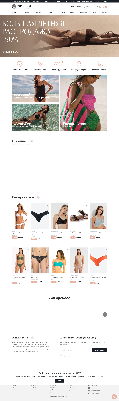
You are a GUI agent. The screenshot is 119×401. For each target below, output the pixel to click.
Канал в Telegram (95, 390)
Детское (104, 12)
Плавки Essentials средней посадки (18, 278)
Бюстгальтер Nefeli (95, 233)
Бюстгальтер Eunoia (56, 233)
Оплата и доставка (75, 6)
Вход (87, 6)
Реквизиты (33, 385)
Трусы (32, 275)
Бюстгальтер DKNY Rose (77, 277)
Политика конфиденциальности (58, 396)
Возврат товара (35, 390)
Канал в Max (94, 388)
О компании (20, 337)
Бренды (38, 12)
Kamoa (72, 235)
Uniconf (33, 236)
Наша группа (94, 385)
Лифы (13, 231)
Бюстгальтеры (54, 231)
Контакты (33, 387)
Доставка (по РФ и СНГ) (18, 389)
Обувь (72, 12)
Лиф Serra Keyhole (17, 233)
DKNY (71, 279)
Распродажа (15, 12)
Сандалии (72, 231)
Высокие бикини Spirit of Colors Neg (39, 233)
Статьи (13, 387)
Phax (52, 279)
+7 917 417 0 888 (43, 1)
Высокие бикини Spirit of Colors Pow (98, 278)
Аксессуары (83, 12)
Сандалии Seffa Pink (75, 233)
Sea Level (14, 281)
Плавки (33, 231)
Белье (94, 12)
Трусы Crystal (34, 277)
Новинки (27, 12)
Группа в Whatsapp (96, 393)
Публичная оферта (36, 389)
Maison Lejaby (34, 279)
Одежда (62, 12)
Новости (14, 385)
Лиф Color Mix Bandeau (57, 277)
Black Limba (54, 235)
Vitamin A (14, 235)
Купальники (50, 12)
